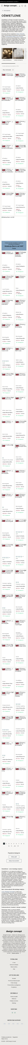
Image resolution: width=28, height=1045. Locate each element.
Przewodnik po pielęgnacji (14, 985)
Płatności (14, 998)
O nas (14, 962)
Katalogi (14, 1003)
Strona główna (7, 10)
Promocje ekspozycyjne (14, 980)
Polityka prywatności (7, 1037)
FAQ (14, 969)
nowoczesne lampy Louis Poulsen (14, 36)
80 (15, 846)
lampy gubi (14, 856)
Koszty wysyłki (14, 996)
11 (11, 846)
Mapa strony (5, 1038)
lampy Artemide (20, 34)
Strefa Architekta (14, 964)
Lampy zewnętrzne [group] (18, 60)
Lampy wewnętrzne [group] (7, 60)
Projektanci (14, 987)
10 (8, 846)
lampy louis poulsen (14, 860)
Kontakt (14, 978)
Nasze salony (14, 966)
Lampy (8, 891)
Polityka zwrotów (14, 1000)
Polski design (14, 982)
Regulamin (15, 1037)
